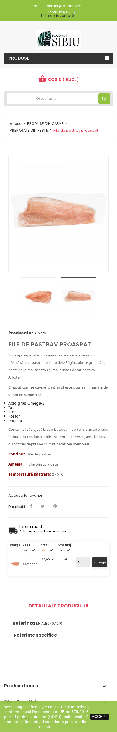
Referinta (24, 623)
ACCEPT (99, 716)
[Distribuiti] (31, 506)
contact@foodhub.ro (62, 6)
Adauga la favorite (25, 495)
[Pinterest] (55, 506)
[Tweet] (42, 506)
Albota (40, 333)
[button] (58, 79)
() (58, 15)
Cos (58, 79)
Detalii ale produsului (58, 605)
